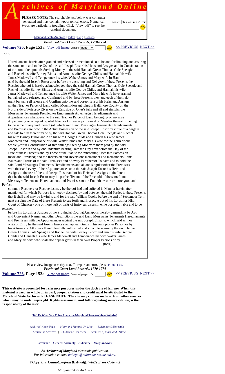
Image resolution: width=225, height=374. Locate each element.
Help (80, 37)
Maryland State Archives (49, 37)
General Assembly (64, 343)
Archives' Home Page (42, 326)
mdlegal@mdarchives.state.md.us (91, 355)
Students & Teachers (74, 331)
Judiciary (84, 343)
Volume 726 (13, 47)
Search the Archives (44, 331)
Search (89, 37)
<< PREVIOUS (127, 47)
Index (71, 37)
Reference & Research (111, 326)
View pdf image (58, 47)
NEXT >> (147, 47)
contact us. (115, 265)
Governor (44, 343)
